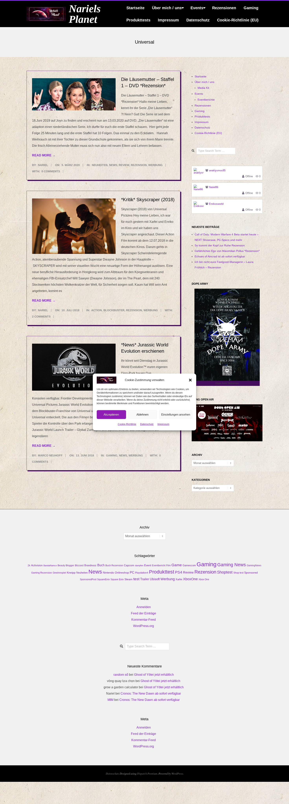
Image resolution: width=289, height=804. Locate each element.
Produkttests (138, 20)
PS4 (178, 572)
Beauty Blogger (66, 565)
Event (147, 565)
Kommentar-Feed (143, 619)
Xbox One (204, 579)
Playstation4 (141, 572)
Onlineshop (122, 572)
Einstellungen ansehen (175, 414)
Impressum (163, 424)
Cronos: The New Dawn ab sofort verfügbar (151, 693)
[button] (190, 380)
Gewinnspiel (59, 573)
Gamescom (189, 565)
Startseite (135, 8)
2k (29, 565)
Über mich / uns (167, 8)
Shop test (238, 573)
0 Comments (50, 171)
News (113, 165)
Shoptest (225, 572)
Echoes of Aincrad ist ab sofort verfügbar (220, 256)
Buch (101, 565)
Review (124, 165)
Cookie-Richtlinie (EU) (238, 20)
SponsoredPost (88, 579)
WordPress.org (143, 626)
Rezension (139, 165)
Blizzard (79, 565)
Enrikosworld (216, 203)
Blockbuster (113, 310)
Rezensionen (224, 8)
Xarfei (179, 579)
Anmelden (143, 607)
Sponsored (251, 572)
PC (132, 572)
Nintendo (108, 572)
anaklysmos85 (217, 170)
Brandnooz (90, 565)
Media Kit (203, 87)
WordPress (177, 773)
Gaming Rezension (41, 572)
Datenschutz (147, 424)
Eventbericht (158, 565)
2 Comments (41, 316)
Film (168, 565)
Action (96, 310)
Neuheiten (100, 165)
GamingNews (254, 565)
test (136, 579)
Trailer (144, 579)
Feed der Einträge (143, 613)
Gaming (251, 8)
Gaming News (231, 564)
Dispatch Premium (147, 773)
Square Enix (117, 579)
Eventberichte (206, 99)
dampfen (139, 565)
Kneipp (71, 572)
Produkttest (161, 572)
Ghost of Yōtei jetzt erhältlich (154, 674)
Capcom (129, 565)
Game (176, 565)
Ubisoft (155, 579)
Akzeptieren (111, 414)
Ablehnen (142, 414)
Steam (128, 579)
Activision (37, 565)
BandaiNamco (50, 565)
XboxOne (190, 579)
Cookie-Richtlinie (127, 424)
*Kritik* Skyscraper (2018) (148, 199)
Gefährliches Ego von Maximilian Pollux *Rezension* (227, 250)
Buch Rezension (114, 565)
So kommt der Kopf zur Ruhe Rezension (220, 245)
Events (197, 8)
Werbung (155, 165)
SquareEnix (103, 579)
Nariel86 (213, 187)
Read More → (43, 155)
